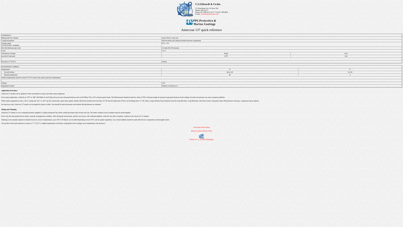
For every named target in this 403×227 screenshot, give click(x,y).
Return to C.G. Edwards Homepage (201, 139)
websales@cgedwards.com (210, 14)
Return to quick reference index (201, 131)
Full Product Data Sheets (201, 127)
